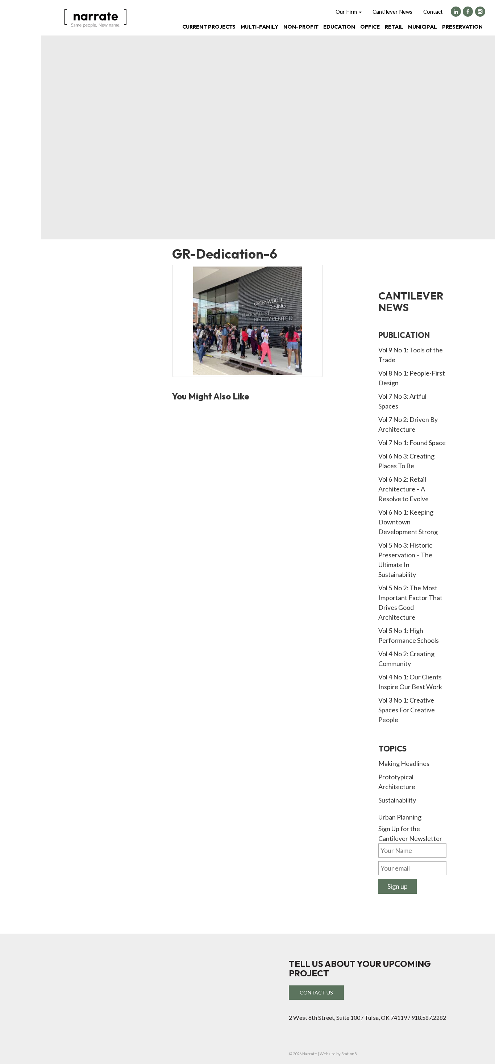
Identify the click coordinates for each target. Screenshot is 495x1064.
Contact (433, 11)
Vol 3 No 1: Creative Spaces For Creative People (406, 710)
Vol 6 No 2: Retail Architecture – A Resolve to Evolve (403, 489)
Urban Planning (399, 817)
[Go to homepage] (95, 17)
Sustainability (397, 800)
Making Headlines (403, 763)
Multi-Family (259, 26)
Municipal (422, 26)
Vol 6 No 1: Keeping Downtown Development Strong (408, 522)
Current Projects (209, 26)
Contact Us (316, 992)
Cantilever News (392, 11)
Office (370, 26)
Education (339, 26)
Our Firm (347, 11)
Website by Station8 (338, 1053)
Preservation (462, 26)
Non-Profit (301, 26)
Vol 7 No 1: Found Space (412, 443)
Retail (394, 26)
